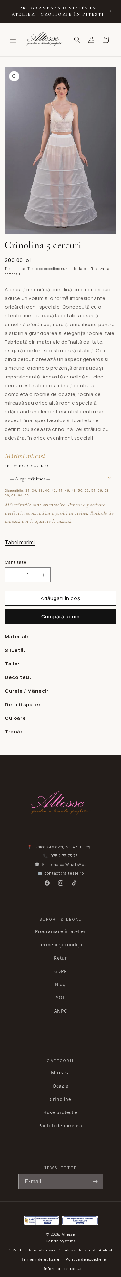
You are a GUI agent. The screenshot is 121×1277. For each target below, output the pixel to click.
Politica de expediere (86, 1259)
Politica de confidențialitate (88, 1250)
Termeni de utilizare (40, 1259)
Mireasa (60, 1072)
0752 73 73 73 (64, 855)
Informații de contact (64, 1268)
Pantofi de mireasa (60, 1126)
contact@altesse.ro (64, 873)
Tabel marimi (20, 542)
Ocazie (60, 1086)
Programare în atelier (60, 931)
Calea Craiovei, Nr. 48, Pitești (64, 847)
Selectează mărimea (27, 466)
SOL (60, 998)
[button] (13, 40)
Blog (60, 984)
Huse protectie (60, 1112)
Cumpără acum (60, 616)
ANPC (60, 1011)
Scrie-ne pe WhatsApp (64, 864)
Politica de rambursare (34, 1250)
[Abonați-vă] (95, 1181)
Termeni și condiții (60, 945)
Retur (60, 958)
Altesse (68, 1234)
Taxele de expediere (44, 268)
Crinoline (60, 1099)
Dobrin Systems (61, 1241)
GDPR (60, 971)
